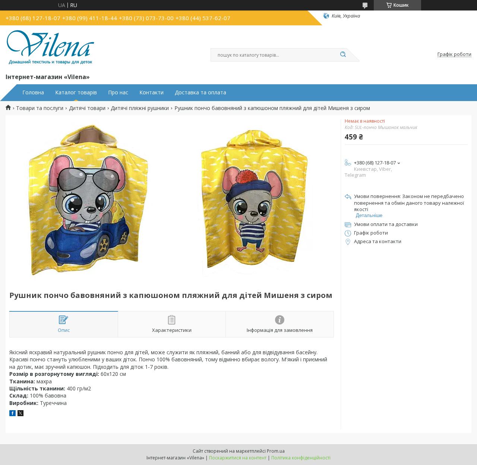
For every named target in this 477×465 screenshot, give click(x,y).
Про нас (118, 92)
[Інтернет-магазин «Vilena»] (50, 47)
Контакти (151, 92)
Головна (33, 92)
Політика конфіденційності (301, 458)
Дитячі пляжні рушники (140, 108)
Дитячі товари (87, 108)
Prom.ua (276, 451)
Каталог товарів (76, 92)
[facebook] (12, 414)
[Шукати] (342, 55)
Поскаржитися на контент (237, 458)
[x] (20, 414)
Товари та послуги (39, 108)
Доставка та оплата (200, 92)
